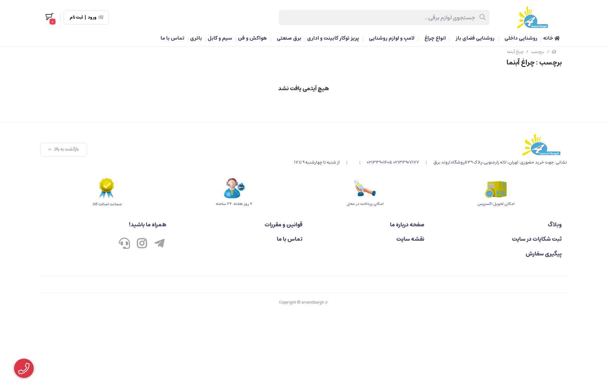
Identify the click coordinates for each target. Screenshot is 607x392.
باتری (196, 38)
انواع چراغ (435, 38)
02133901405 (379, 162)
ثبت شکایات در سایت (537, 239)
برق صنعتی (289, 38)
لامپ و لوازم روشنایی (392, 38)
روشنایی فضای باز (475, 38)
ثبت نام (76, 17)
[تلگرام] (159, 244)
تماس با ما (172, 38)
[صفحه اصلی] (554, 51)
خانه (548, 38)
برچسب (537, 51)
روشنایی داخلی (520, 38)
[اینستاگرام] (142, 244)
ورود (92, 17)
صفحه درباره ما (407, 225)
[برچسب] (430, 145)
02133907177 (406, 162)
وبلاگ (555, 225)
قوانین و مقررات (283, 225)
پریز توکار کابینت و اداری (333, 38)
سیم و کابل (220, 38)
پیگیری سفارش (544, 254)
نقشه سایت (410, 239)
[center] (483, 17)
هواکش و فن (252, 38)
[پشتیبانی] (124, 244)
